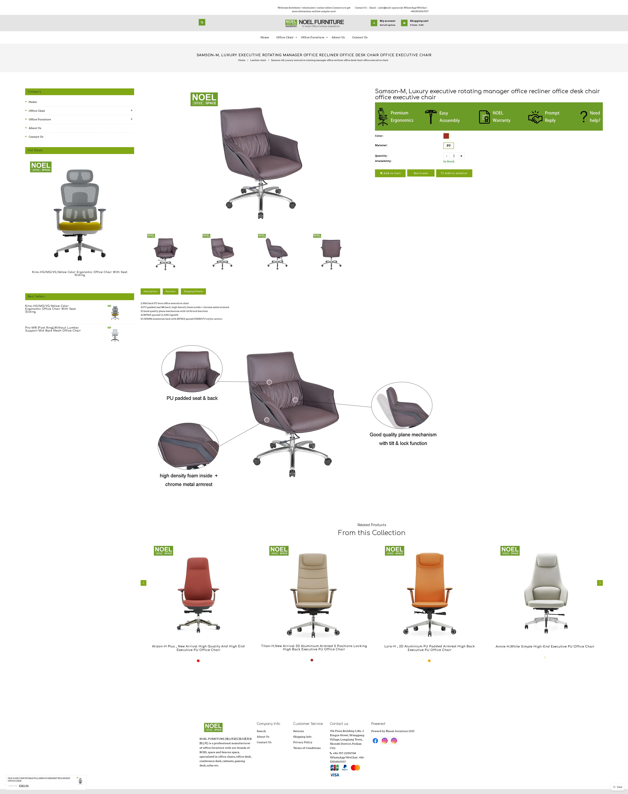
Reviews (170, 291)
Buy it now (421, 173)
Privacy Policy (302, 742)
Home (241, 60)
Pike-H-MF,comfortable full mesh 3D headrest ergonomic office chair (39, 779)
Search (261, 731)
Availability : (383, 161)
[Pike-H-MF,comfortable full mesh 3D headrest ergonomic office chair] (80, 781)
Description (150, 291)
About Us (35, 128)
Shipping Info (302, 736)
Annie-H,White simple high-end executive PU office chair (545, 646)
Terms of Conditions (307, 748)
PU (449, 145)
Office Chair (37, 110)
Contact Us (36, 136)
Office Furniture (40, 119)
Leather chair (258, 60)
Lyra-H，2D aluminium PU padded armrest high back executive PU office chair (429, 648)
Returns (298, 731)
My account (387, 21)
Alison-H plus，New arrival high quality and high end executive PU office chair (198, 648)
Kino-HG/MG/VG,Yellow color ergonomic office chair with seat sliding (79, 274)
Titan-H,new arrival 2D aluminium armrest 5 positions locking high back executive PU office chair (314, 647)
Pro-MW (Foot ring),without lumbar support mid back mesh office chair (53, 329)
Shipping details (193, 291)
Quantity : (381, 155)
